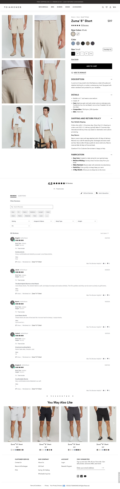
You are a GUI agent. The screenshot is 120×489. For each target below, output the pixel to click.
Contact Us (18, 462)
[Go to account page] (110, 7)
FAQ (16, 470)
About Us (41, 462)
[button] (47, 215)
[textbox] (109, 234)
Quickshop (17, 437)
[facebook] (81, 476)
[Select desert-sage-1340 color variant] (21, 450)
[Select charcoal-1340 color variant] (23, 450)
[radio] (13, 212)
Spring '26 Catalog (44, 470)
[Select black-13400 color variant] (19, 450)
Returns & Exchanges (21, 466)
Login (63, 462)
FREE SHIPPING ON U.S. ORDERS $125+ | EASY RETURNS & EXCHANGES (60, 2)
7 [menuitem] (64, 396)
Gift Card (41, 466)
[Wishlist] (106, 7)
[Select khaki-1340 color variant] (13, 450)
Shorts (78, 17)
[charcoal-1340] (92, 43)
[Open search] (103, 7)
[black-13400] (83, 43)
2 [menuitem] (53, 396)
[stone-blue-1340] (73, 43)
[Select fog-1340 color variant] (11, 450)
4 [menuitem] (57, 396)
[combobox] (20, 221)
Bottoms (73, 17)
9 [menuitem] (68, 396)
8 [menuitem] (66, 396)
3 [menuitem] (55, 396)
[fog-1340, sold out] (78, 34)
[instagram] (78, 476)
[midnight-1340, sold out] (78, 43)
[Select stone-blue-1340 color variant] (15, 450)
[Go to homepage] (12, 7)
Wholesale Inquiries (44, 474)
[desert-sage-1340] (88, 43)
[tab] (87, 193)
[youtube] (85, 476)
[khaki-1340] (73, 34)
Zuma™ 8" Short (37, 262)
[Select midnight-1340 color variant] (17, 450)
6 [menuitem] (62, 396)
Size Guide (74, 59)
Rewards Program (66, 466)
